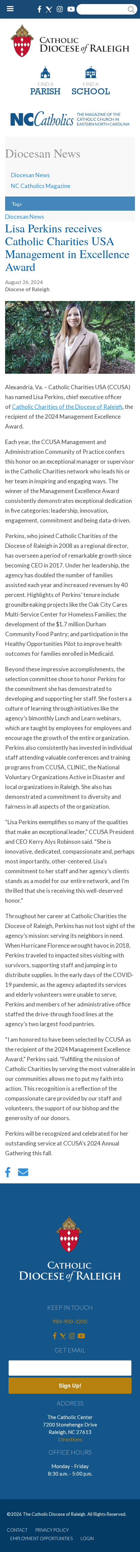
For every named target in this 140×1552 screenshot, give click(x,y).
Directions (70, 1439)
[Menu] (13, 9)
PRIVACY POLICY (52, 1530)
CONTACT (17, 1530)
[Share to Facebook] (7, 1174)
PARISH (45, 92)
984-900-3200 (70, 1321)
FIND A (45, 84)
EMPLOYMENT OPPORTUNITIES (41, 1538)
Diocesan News (30, 175)
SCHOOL (91, 92)
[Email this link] (23, 1174)
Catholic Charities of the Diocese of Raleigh (67, 406)
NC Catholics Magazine (40, 185)
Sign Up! (70, 1385)
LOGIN (87, 1538)
